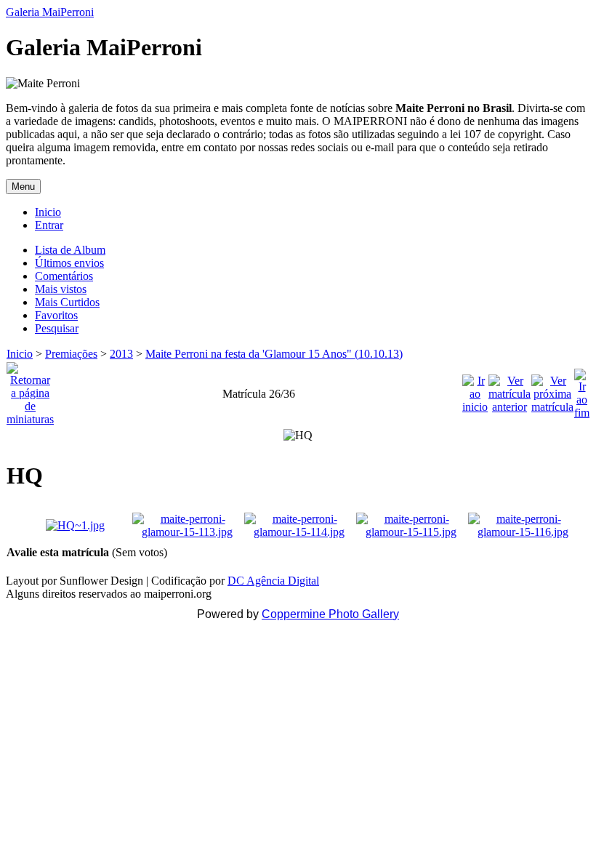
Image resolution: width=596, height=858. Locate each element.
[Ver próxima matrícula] (552, 390)
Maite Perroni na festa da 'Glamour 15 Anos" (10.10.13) (274, 354)
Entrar (49, 225)
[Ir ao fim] (581, 390)
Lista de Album (70, 250)
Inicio (48, 212)
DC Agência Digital (273, 580)
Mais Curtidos (67, 302)
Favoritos (56, 315)
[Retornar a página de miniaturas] (30, 390)
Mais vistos (60, 289)
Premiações (71, 354)
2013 (121, 354)
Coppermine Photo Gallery (330, 614)
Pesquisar (56, 328)
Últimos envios (69, 263)
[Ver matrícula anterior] (509, 390)
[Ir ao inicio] (475, 390)
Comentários (64, 276)
